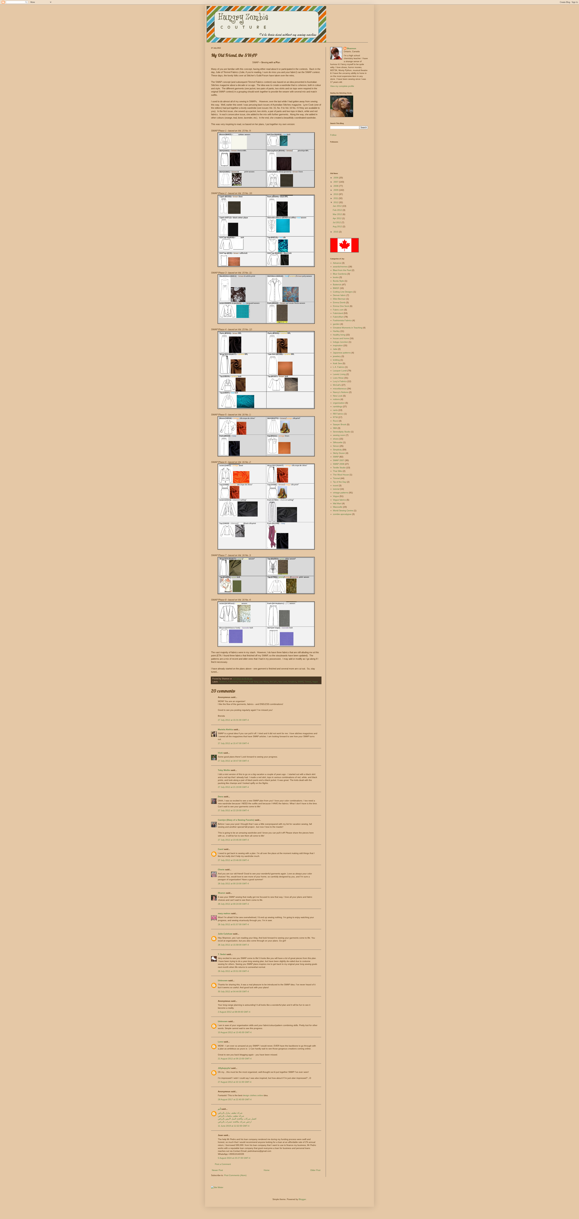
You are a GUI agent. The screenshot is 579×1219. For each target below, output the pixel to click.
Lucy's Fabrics (340, 381)
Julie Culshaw (225, 934)
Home (266, 1170)
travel (335, 485)
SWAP (300, 682)
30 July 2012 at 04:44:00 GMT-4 (233, 991)
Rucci (335, 421)
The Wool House (341, 474)
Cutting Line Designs (343, 292)
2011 (336, 198)
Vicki (220, 753)
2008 (336, 186)
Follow (333, 135)
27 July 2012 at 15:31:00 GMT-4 (233, 720)
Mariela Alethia (225, 729)
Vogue (315, 682)
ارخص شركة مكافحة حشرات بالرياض (235, 1122)
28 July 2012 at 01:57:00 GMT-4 (233, 924)
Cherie (221, 869)
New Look (282, 682)
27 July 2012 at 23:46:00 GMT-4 (233, 860)
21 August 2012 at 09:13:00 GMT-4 (235, 1058)
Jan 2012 (337, 206)
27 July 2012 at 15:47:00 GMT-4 (233, 743)
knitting (336, 360)
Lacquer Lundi (340, 370)
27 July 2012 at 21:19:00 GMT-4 (233, 787)
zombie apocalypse (342, 514)
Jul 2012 (337, 222)
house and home (341, 338)
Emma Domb (339, 302)
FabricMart (243, 682)
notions (336, 399)
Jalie (335, 349)
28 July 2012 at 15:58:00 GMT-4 (233, 945)
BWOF (336, 288)
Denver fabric (339, 295)
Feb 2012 (338, 210)
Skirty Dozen (339, 453)
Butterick (223, 682)
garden (336, 324)
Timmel (308, 682)
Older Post (315, 1170)
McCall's (273, 682)
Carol (220, 849)
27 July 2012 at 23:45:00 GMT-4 (233, 840)
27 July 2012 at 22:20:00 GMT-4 (233, 810)
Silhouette (337, 442)
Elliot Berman (339, 299)
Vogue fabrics (339, 500)
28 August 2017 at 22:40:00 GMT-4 (235, 1099)
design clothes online (253, 1095)
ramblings (337, 406)
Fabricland (232, 682)
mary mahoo (224, 913)
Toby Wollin (224, 770)
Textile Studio (339, 467)
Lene (220, 1041)
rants (335, 410)
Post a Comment (223, 1164)
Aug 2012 (338, 226)
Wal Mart (337, 503)
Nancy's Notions (340, 392)
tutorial (336, 489)
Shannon (351, 48)
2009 (336, 190)
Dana (220, 796)
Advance (337, 263)
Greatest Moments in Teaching (347, 327)
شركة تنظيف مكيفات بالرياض (231, 1116)
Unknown (223, 980)
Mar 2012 (338, 214)
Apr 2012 (337, 218)
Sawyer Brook (339, 424)
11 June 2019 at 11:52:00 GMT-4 (233, 1126)
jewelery (337, 356)
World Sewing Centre (343, 510)
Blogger (302, 1199)
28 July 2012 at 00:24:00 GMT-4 (233, 904)
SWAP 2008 (338, 464)
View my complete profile (342, 86)
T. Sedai (222, 954)
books (336, 277)
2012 (336, 202)
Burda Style (338, 281)
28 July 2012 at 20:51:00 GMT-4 (233, 971)
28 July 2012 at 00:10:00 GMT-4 (233, 883)
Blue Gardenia (340, 274)
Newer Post (217, 1170)
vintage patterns (340, 492)
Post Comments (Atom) (235, 1175)
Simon (336, 446)
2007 (336, 182)
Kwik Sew (253, 682)
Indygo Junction (340, 342)
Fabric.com (338, 309)
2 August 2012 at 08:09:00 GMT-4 (234, 1012)
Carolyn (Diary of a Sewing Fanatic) (236, 820)
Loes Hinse (264, 682)
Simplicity (292, 682)
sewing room (339, 435)
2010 (336, 194)
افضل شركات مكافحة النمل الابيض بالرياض (237, 1119)
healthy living (339, 335)
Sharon (221, 893)
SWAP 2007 (338, 460)
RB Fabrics (338, 414)
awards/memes (340, 266)
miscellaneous (339, 388)
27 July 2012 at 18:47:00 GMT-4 (233, 761)
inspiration (338, 345)
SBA (335, 428)
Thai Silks (337, 471)
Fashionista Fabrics (342, 320)
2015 (336, 232)
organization (339, 403)
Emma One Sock (341, 306)
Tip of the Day (339, 482)
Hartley (336, 331)
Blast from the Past (342, 270)
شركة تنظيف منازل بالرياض (230, 1113)
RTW (335, 417)
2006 (336, 177)
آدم (219, 1109)
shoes (336, 439)
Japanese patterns (342, 352)
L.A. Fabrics (338, 367)
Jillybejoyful (224, 1068)
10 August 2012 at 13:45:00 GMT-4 (235, 1032)
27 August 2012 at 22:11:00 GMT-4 (234, 1082)
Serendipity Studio (341, 431)
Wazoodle (337, 507)
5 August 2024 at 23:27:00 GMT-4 (234, 1158)
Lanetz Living (339, 374)
